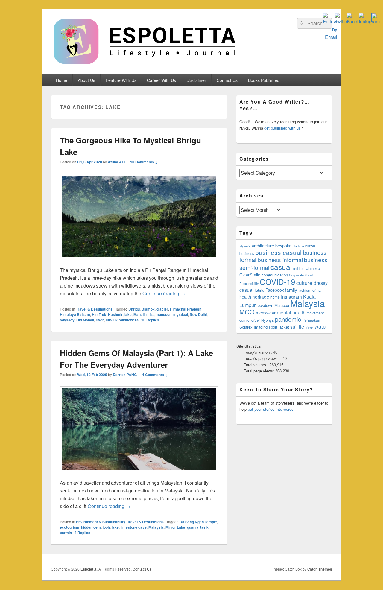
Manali (139, 314)
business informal (280, 260)
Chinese (313, 268)
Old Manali (85, 320)
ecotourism (69, 527)
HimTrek (99, 314)
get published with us (282, 128)
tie (301, 326)
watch (321, 326)
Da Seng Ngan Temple (198, 521)
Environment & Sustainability (100, 521)
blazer (310, 245)
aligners (244, 246)
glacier (162, 309)
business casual (278, 252)
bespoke (283, 246)
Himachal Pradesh (185, 309)
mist (150, 314)
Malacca (281, 305)
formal (316, 290)
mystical (180, 314)
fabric (259, 290)
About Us (86, 80)
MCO (247, 311)
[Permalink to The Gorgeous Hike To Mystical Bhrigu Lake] (139, 262)
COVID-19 (277, 281)
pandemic (288, 318)
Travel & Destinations (94, 309)
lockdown (265, 305)
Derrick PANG (125, 374)
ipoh (106, 527)
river (100, 320)
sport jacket (279, 327)
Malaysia (156, 527)
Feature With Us (121, 80)
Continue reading (163, 293)
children (298, 268)
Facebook (274, 290)
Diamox (148, 309)
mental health (291, 312)
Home (61, 80)
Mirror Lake (175, 527)
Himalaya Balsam (75, 314)
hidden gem (91, 527)
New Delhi (198, 314)
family (291, 289)
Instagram (291, 296)
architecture (263, 246)
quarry (192, 527)
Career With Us (161, 80)
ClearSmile (249, 275)
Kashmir (115, 314)
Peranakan (311, 320)
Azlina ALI (116, 162)
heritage (260, 296)
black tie (298, 246)
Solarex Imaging (253, 327)
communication (275, 275)
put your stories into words (271, 409)
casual (281, 266)
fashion (304, 290)
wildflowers (129, 320)
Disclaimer (196, 80)
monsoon (163, 314)
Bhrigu (134, 309)
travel (309, 327)
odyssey (67, 320)
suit (293, 326)
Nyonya (267, 320)
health (245, 297)
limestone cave (134, 527)
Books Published (263, 80)
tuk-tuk (112, 320)
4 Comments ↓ (155, 374)
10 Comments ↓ (144, 162)
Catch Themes (319, 569)
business (246, 253)
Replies (150, 320)
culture (304, 282)
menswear (266, 313)
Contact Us (227, 80)
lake (128, 314)
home (275, 296)
